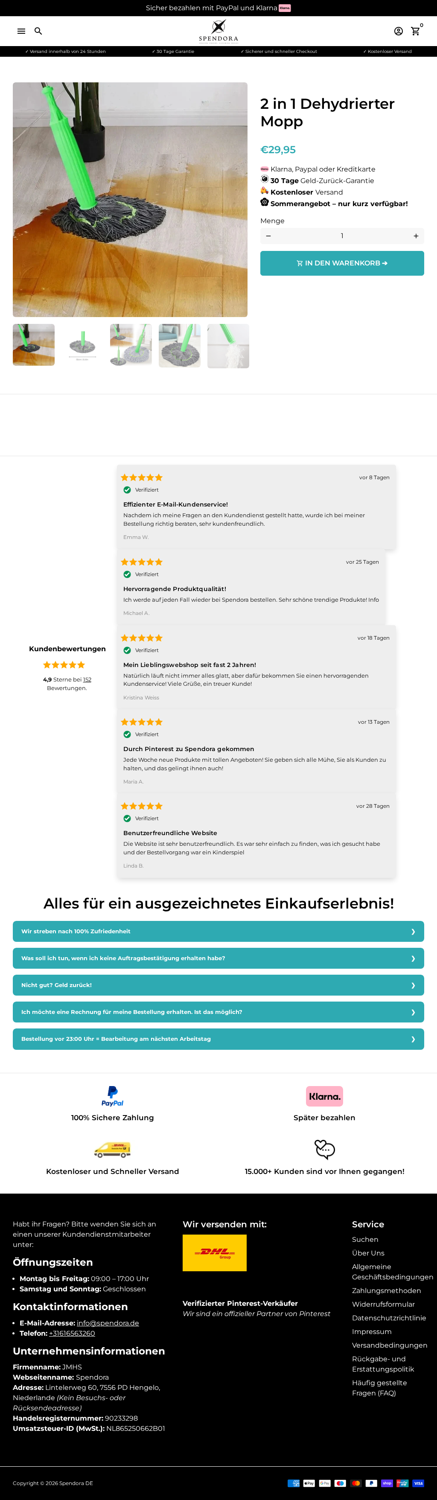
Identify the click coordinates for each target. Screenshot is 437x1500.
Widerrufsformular (383, 1304)
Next (236, 200)
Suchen (365, 1239)
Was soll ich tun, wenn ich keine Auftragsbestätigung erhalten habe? (123, 958)
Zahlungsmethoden (386, 1291)
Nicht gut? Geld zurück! (56, 985)
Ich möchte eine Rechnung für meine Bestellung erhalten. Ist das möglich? (131, 1012)
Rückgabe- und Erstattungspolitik (383, 1364)
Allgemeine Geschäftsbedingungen (393, 1272)
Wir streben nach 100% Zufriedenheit (76, 931)
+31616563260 (72, 1333)
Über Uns (368, 1253)
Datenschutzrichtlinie (389, 1318)
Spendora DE (76, 1483)
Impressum (372, 1332)
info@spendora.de (108, 1323)
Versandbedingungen (390, 1345)
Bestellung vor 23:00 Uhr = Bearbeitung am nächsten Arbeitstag (116, 1039)
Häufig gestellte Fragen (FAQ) (379, 1388)
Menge (272, 221)
